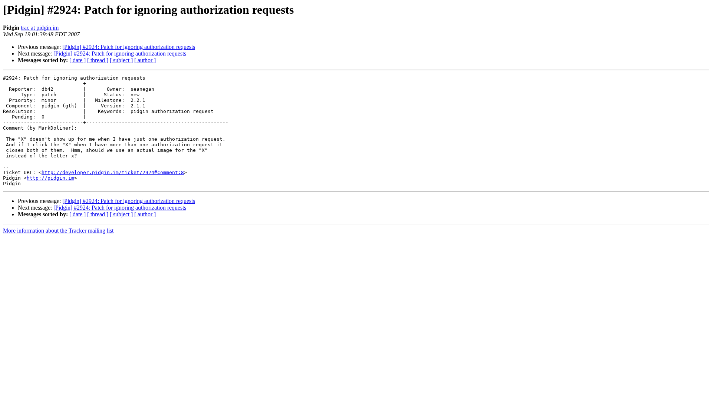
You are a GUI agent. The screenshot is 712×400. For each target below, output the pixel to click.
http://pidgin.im (50, 178)
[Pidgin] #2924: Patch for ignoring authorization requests (128, 47)
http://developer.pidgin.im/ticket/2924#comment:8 (113, 172)
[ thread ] (97, 60)
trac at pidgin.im (40, 27)
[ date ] (77, 60)
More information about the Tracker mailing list (58, 230)
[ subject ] (121, 60)
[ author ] (145, 60)
